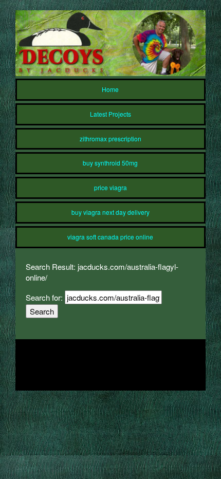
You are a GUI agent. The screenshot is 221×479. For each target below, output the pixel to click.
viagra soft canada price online (110, 236)
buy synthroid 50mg (110, 162)
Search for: (44, 297)
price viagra (110, 187)
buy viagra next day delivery (110, 212)
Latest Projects (110, 113)
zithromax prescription (110, 138)
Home (110, 89)
